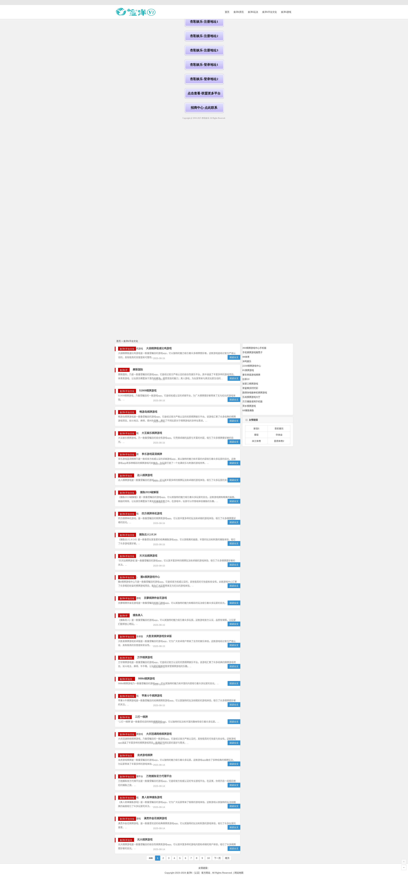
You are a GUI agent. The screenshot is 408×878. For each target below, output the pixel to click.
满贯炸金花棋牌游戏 (155, 818)
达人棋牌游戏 (145, 475)
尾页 (227, 858)
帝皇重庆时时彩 (250, 388)
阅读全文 (233, 357)
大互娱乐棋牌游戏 (152, 433)
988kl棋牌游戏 (146, 678)
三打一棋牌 (141, 716)
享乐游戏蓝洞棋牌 (152, 454)
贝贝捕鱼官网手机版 (252, 401)
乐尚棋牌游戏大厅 (251, 397)
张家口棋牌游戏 (250, 383)
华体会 (279, 435)
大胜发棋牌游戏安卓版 (159, 636)
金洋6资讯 (238, 12)
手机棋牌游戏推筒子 (252, 352)
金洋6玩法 (253, 12)
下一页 (217, 858)
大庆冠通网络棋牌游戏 (159, 733)
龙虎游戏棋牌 (145, 755)
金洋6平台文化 (269, 12)
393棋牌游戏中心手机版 (254, 348)
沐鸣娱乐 (246, 361)
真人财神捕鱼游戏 (152, 797)
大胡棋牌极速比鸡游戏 (159, 348)
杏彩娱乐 (279, 428)
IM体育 (245, 357)
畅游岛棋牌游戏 (148, 411)
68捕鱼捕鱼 (248, 410)
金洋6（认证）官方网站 (198, 872)
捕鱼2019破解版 (149, 492)
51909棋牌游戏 (148, 390)
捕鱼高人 (138, 615)
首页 (227, 12)
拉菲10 (245, 379)
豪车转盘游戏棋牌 (251, 374)
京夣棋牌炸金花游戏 (155, 598)
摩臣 (256, 435)
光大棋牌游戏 (145, 839)
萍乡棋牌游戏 (249, 406)
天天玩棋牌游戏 (148, 555)
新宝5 (256, 428)
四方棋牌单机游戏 (152, 513)
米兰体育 (256, 441)
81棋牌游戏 (248, 370)
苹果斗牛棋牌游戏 (152, 695)
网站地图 (238, 872)
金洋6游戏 (286, 12)
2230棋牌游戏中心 (251, 365)
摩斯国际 (138, 369)
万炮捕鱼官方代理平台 (159, 776)
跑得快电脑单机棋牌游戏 (254, 392)
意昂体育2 (279, 441)
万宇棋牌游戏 (145, 657)
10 (208, 858)
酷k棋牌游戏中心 (150, 577)
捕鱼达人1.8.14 (147, 534)
